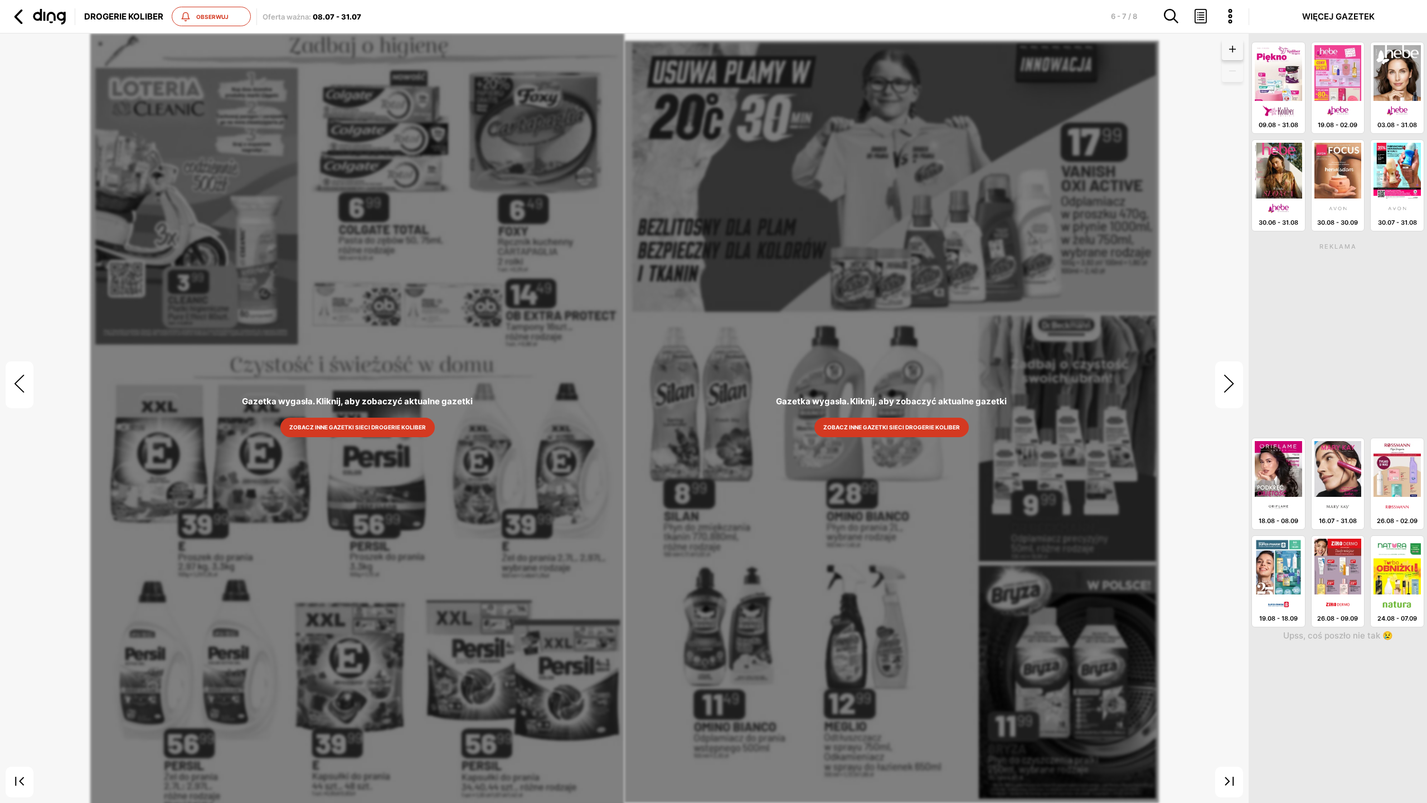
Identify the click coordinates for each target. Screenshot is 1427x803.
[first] (19, 782)
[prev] (19, 385)
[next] (1229, 385)
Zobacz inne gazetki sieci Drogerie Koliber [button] (357, 427)
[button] (38, 17)
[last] (1229, 782)
